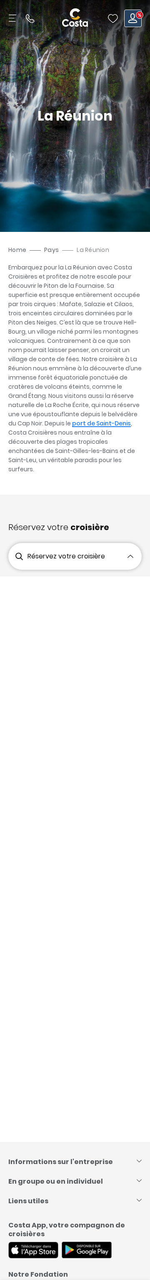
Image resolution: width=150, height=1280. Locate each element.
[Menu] (13, 18)
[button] (113, 18)
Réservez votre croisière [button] (66, 556)
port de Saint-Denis (101, 423)
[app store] (33, 1251)
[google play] (87, 1251)
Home (17, 250)
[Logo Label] (75, 18)
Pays (51, 250)
